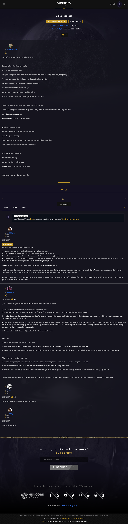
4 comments (64, 204)
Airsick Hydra (58, 29)
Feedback (75, 21)
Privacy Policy (70, 486)
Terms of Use (51, 486)
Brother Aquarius (60, 25)
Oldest (15, 207)
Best (24, 207)
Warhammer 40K (56, 21)
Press (37, 486)
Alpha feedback (22, 216)
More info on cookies (73, 518)
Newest (6, 207)
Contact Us (87, 486)
